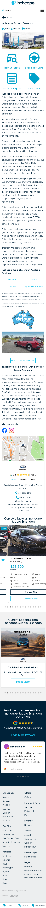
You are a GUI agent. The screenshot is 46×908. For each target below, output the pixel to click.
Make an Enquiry (12, 88)
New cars (7, 830)
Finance (28, 825)
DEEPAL (6, 809)
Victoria (6, 846)
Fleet (5, 883)
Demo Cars (8, 834)
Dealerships (30, 856)
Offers (27, 797)
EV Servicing (30, 811)
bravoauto (8, 816)
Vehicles (7, 856)
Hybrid (6, 871)
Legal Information (33, 870)
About (27, 835)
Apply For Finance (34, 286)
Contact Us (30, 839)
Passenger (8, 867)
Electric (6, 860)
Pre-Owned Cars (11, 838)
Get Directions (24, 493)
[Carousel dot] (5, 607)
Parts (34, 279)
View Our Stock (12, 67)
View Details (23, 598)
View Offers (34, 88)
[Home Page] (23, 3)
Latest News (30, 846)
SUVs (5, 864)
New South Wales (11, 842)
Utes (5, 879)
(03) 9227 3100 (24, 497)
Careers (28, 843)
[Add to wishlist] (41, 560)
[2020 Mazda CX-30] (23, 540)
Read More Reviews (23, 734)
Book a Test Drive (34, 67)
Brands (6, 797)
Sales (13, 480)
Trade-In (12, 286)
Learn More (29, 681)
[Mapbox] (9, 459)
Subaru (6, 801)
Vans (5, 875)
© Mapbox (39, 460)
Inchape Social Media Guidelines (33, 876)
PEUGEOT (7, 805)
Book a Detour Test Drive (23, 360)
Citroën (6, 813)
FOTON (6, 820)
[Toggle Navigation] (42, 10)
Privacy (28, 866)
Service (12, 279)
